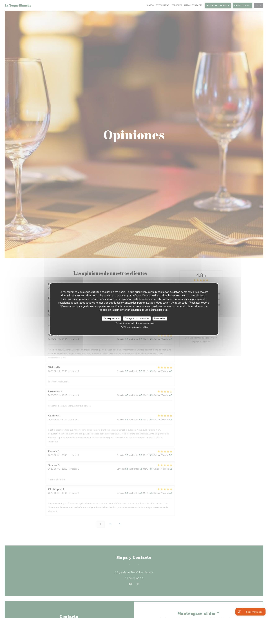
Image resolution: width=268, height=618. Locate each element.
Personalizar (160, 318)
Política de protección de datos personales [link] (135, 323)
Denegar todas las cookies (137, 318)
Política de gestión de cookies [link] (134, 327)
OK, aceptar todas (111, 318)
